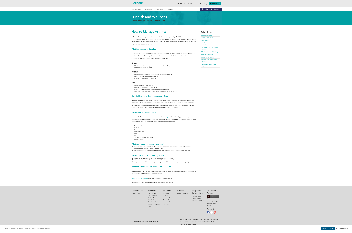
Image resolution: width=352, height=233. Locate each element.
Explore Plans (136, 9)
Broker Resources (182, 193)
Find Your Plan (152, 193)
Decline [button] (324, 228)
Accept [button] (331, 228)
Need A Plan (136, 193)
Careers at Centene (198, 200)
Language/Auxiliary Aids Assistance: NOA (202, 221)
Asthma (164, 21)
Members (148, 9)
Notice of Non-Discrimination (188, 224)
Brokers (170, 9)
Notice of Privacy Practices (201, 219)
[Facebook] (208, 212)
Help (206, 4)
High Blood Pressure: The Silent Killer (209, 65)
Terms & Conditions (185, 219)
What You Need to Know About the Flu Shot (210, 43)
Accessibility (214, 219)
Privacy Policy (184, 221)
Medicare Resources (169, 200)
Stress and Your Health (207, 54)
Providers (160, 9)
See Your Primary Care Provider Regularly (209, 48)
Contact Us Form (153, 198)
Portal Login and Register (185, 4)
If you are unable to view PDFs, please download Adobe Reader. (212, 202)
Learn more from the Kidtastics (140, 178)
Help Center (151, 200)
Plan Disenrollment (153, 202)
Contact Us (199, 4)
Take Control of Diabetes (207, 57)
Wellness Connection (153, 21)
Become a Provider (168, 198)
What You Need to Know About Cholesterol (209, 60)
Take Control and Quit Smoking (209, 52)
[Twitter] (211, 212)
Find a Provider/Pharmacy (211, 9)
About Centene (196, 196)
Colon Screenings (205, 40)
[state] (137, 3)
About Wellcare (196, 198)
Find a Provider (152, 195)
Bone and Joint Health (207, 37)
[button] (342, 228)
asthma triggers (166, 117)
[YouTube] (214, 212)
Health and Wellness (139, 21)
